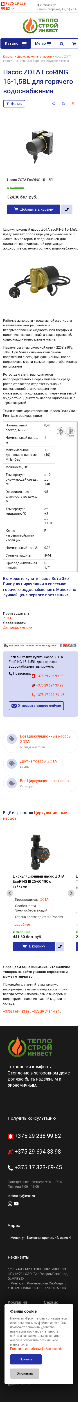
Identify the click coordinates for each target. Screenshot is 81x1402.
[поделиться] (50, 103)
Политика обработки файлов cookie (36, 1349)
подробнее (21, 935)
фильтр (16, 104)
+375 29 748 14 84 (45, 1022)
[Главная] (39, 33)
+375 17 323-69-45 (49, 700)
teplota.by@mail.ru (21, 1206)
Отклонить (25, 1373)
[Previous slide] (9, 903)
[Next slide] (68, 903)
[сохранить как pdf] (70, 103)
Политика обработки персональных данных (35, 1386)
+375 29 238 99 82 (49, 681)
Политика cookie (18, 1391)
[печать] (60, 103)
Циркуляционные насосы (34, 56)
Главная (8, 56)
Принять (25, 1359)
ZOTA (7, 624)
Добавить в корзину (36, 207)
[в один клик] (65, 207)
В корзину (37, 957)
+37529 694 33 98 (16, 1022)
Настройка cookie (44, 1391)
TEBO (44, 916)
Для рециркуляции (17, 633)
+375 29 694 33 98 (49, 690)
